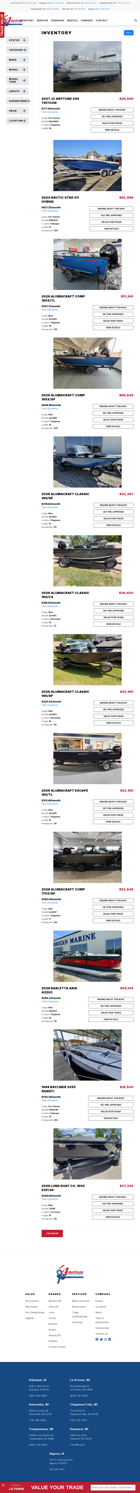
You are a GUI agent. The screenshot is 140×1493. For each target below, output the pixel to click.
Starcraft (53, 1306)
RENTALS (72, 20)
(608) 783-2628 (30, 3)
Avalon (52, 1329)
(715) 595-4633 (90, 3)
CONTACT (102, 20)
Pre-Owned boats (35, 1312)
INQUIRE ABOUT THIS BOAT (112, 110)
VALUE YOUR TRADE (112, 123)
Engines (29, 1318)
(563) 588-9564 (57, 3)
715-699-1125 (77, 1444)
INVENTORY (27, 20)
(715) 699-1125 (79, 9)
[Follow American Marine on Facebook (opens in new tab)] (96, 1339)
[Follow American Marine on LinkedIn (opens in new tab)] (109, 1339)
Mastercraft (55, 1301)
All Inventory (32, 1301)
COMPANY (87, 20)
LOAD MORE (52, 1233)
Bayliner (53, 1324)
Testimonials (102, 1328)
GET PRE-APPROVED (112, 116)
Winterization (79, 1306)
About (98, 1312)
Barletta (53, 1341)
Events (99, 1301)
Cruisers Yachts (57, 1346)
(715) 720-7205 (123, 3)
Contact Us (101, 1333)
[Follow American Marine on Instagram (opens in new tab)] (105, 1339)
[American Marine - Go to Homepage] (12, 21)
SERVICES (42, 20)
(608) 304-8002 (52, 9)
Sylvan (52, 1318)
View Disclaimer (50, 112)
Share (129, 32)
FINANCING (57, 20)
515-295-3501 (104, 9)
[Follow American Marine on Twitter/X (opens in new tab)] (101, 1339)
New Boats (31, 1306)
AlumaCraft (55, 1335)
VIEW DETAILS (112, 130)
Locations (100, 1306)
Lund (51, 1312)
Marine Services (81, 1301)
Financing (77, 1322)
